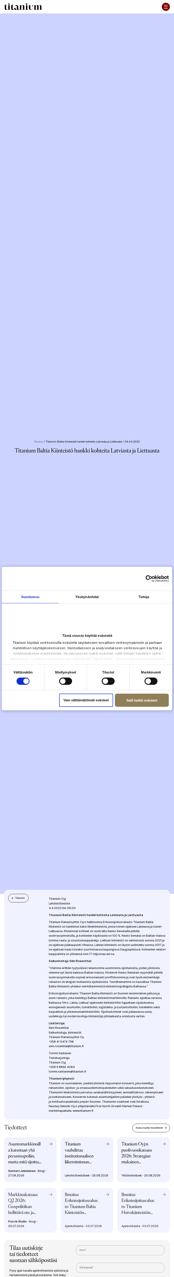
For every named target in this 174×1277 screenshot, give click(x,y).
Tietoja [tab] (143, 597)
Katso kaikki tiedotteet (149, 1127)
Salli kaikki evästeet (141, 700)
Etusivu (38, 441)
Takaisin (20, 898)
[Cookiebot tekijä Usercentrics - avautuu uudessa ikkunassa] (151, 578)
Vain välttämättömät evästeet (86, 700)
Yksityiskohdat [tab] (87, 597)
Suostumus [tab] (30, 597)
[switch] (65, 681)
